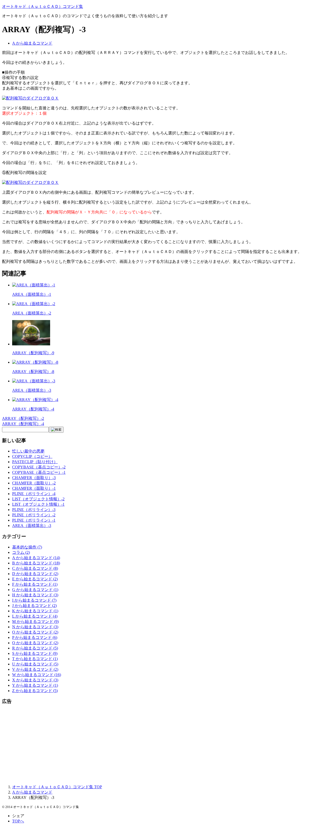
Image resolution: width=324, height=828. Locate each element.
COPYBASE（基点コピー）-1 (39, 472)
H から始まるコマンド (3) (35, 595)
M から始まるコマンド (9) (35, 621)
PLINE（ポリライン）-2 (33, 515)
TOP (57, 787)
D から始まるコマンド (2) (35, 573)
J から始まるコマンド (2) (34, 605)
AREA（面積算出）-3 (31, 390)
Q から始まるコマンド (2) (35, 643)
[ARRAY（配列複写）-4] (35, 400)
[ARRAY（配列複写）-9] (31, 344)
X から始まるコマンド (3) (35, 680)
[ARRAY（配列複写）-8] (35, 362)
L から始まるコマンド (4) (34, 616)
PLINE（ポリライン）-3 (33, 509)
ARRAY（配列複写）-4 (33, 409)
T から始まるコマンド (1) (35, 659)
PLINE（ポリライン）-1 (33, 520)
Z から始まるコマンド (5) (35, 690)
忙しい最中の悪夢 (28, 451)
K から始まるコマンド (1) (35, 611)
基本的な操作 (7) (27, 547)
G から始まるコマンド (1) (35, 589)
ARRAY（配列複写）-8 (33, 371)
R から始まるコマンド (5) (35, 648)
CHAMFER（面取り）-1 (34, 488)
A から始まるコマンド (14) (36, 558)
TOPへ (18, 821)
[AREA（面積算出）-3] (33, 381)
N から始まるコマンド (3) (35, 627)
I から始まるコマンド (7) (34, 600)
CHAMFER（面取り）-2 (34, 483)
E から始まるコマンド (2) (35, 579)
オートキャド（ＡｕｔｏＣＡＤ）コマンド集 (42, 6)
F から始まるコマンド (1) (34, 584)
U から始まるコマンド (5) (35, 664)
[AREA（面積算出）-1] (33, 285)
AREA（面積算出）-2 (31, 313)
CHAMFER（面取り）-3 (34, 478)
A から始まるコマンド (32, 43)
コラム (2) (21, 552)
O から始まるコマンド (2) (35, 632)
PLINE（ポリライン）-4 (33, 493)
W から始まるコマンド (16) (36, 675)
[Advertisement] (154, 744)
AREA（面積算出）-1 (31, 294)
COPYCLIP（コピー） (32, 456)
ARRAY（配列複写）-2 (23, 418)
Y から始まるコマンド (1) (35, 685)
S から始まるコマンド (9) (34, 653)
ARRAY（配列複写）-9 (33, 353)
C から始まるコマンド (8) (35, 568)
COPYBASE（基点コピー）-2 (39, 467)
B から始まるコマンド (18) (36, 563)
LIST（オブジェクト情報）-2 (38, 499)
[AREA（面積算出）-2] (33, 304)
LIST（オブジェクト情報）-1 (38, 504)
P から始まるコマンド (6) (34, 637)
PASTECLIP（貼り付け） (35, 462)
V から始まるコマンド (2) (35, 669)
